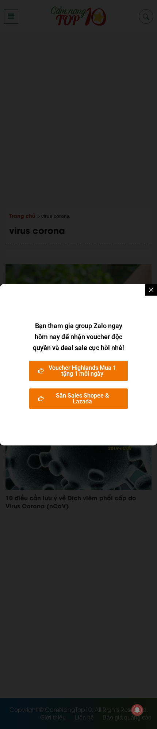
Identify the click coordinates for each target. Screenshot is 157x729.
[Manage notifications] (137, 710)
